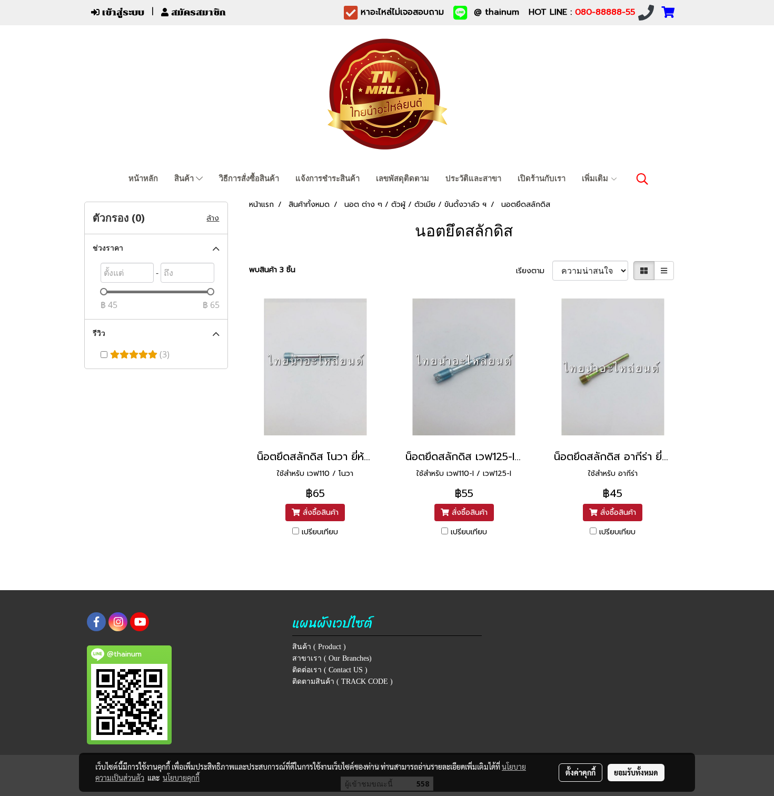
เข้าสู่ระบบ (122, 12)
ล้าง (212, 218)
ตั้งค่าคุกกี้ (580, 772)
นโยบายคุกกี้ (181, 777)
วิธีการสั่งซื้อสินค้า (249, 178)
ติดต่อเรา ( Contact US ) (330, 670)
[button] (642, 179)
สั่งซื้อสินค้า (319, 512)
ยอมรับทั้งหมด (636, 772)
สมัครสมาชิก (197, 12)
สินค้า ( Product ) (319, 647)
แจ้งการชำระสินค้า (327, 178)
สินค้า (185, 178)
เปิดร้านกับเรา (541, 178)
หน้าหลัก (143, 178)
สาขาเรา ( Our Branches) (332, 658)
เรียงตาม (534, 270)
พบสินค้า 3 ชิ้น (272, 269)
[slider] (103, 291)
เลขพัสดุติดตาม (402, 178)
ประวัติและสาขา (473, 178)
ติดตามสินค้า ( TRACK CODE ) (342, 681)
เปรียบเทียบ (320, 532)
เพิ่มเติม (596, 178)
